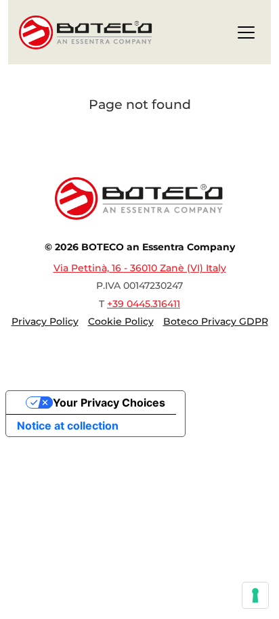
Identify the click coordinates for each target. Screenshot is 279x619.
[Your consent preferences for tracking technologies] (255, 595)
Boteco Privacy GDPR (215, 321)
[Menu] (246, 34)
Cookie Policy (121, 321)
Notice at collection (68, 425)
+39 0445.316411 (143, 304)
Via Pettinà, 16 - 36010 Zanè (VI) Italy (139, 268)
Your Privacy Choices (109, 402)
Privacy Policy (45, 321)
